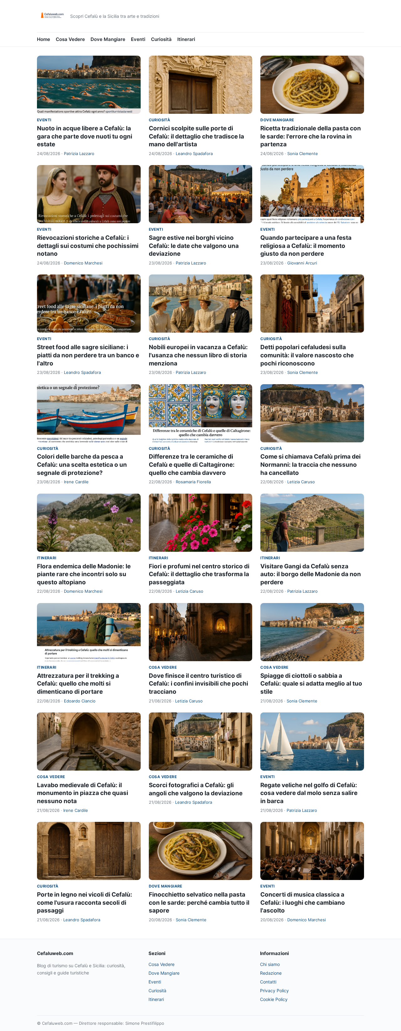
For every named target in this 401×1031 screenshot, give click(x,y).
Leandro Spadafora (194, 153)
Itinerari (186, 39)
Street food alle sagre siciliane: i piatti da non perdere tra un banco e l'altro (88, 355)
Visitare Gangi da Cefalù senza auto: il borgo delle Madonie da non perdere (310, 574)
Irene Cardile (76, 481)
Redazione (271, 973)
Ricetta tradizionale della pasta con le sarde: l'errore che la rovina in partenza (310, 136)
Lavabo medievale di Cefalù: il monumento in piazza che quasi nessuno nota (82, 793)
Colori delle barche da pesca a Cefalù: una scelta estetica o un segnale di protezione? (82, 464)
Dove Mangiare (108, 39)
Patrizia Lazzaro (79, 153)
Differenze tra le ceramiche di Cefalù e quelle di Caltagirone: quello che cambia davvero (192, 464)
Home (43, 39)
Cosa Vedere (70, 39)
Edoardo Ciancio (80, 700)
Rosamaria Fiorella (193, 481)
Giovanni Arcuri (302, 262)
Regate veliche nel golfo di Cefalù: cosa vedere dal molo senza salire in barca (308, 793)
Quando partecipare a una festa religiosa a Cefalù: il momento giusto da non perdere (306, 245)
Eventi (138, 39)
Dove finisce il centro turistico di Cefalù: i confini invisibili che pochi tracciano (198, 683)
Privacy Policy (274, 990)
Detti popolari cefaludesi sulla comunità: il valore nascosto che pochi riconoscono (307, 355)
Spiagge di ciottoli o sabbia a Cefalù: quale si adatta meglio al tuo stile (311, 683)
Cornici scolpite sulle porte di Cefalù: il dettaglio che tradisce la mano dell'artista (196, 136)
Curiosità (161, 39)
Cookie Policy (274, 999)
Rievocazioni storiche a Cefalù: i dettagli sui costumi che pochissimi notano (87, 245)
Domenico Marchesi (83, 262)
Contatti (268, 981)
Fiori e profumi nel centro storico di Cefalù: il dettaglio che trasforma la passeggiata (199, 574)
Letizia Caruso (301, 481)
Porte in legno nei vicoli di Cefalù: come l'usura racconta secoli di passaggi (84, 902)
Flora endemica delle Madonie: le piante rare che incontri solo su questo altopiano (84, 574)
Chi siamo (270, 964)
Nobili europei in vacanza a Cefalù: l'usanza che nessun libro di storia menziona (198, 355)
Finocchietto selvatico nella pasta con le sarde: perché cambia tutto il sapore (199, 902)
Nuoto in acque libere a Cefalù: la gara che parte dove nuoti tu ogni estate (84, 136)
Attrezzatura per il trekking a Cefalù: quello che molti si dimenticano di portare (78, 683)
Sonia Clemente (302, 153)
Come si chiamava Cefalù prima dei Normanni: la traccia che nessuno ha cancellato (310, 464)
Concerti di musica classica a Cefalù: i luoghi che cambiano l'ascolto (302, 902)
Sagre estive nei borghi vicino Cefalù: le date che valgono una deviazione (194, 245)
